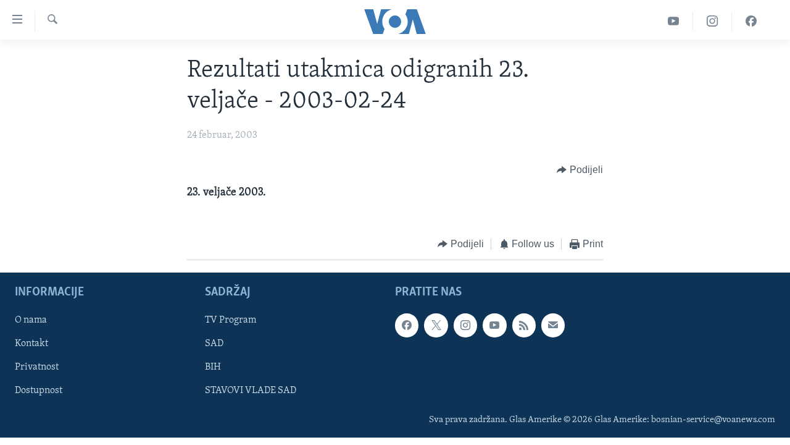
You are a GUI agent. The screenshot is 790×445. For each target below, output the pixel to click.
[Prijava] (553, 325)
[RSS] (524, 325)
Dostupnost (38, 391)
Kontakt (31, 344)
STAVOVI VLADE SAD (250, 391)
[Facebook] (751, 21)
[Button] (580, 170)
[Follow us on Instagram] (465, 325)
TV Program (230, 320)
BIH (213, 367)
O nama (31, 320)
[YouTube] (673, 21)
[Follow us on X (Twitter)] (435, 325)
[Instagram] (712, 21)
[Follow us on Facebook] (406, 325)
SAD (214, 344)
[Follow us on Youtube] (494, 325)
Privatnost (37, 367)
